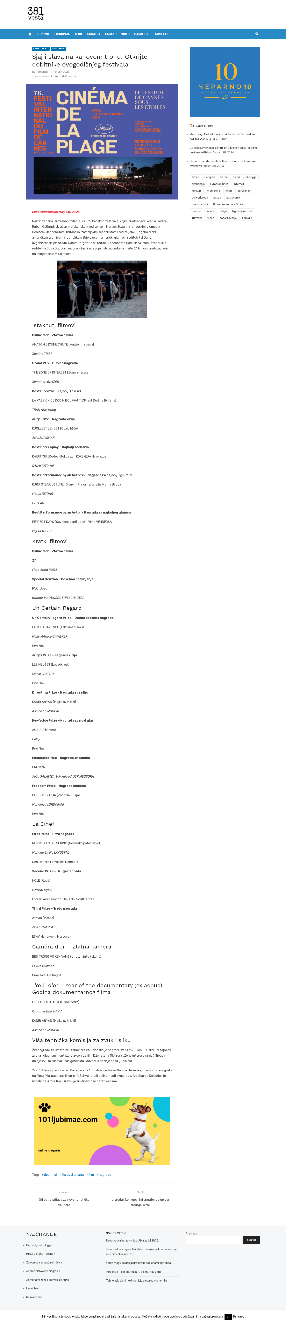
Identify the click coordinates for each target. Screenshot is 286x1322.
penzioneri (244, 190)
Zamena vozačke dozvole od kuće (47, 1280)
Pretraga (191, 1233)
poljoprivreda (200, 197)
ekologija (251, 177)
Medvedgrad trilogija (39, 1245)
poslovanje (233, 197)
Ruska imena (34, 1297)
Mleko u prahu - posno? (40, 1254)
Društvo (42, 34)
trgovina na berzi (242, 211)
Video (125, 34)
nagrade (105, 1175)
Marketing (142, 34)
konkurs (197, 190)
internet (239, 184)
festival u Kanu (73, 1175)
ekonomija (198, 184)
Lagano (111, 34)
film (91, 1175)
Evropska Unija (219, 184)
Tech (78, 34)
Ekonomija (62, 34)
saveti (211, 211)
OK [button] (228, 1316)
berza (224, 177)
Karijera (93, 34)
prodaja (196, 211)
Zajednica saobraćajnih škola (44, 1262)
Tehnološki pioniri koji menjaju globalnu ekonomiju (136, 1280)
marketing (213, 190)
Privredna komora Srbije (228, 204)
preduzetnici (200, 204)
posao (217, 197)
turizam (197, 218)
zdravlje (247, 218)
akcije (195, 177)
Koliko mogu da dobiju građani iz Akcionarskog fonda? (139, 1263)
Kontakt (161, 34)
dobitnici (50, 1175)
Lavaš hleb (32, 1288)
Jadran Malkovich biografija (43, 1271)
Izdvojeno (40, 48)
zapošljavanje (228, 218)
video (210, 218)
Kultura (58, 48)
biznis (236, 177)
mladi (228, 190)
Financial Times (204, 126)
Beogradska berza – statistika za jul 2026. (132, 1240)
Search (251, 1240)
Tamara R (42, 71)
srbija (223, 211)
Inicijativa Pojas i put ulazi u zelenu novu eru (133, 1272)
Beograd (209, 177)
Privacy (238, 1316)
